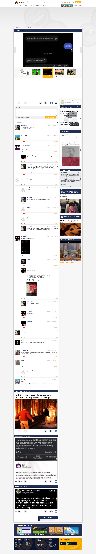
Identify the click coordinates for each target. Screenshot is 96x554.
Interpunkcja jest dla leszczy (23, 436)
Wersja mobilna (17, 541)
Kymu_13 (23, 340)
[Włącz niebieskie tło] (80, 5)
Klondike (27, 544)
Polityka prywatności (52, 544)
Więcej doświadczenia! (21, 486)
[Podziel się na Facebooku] (52, 103)
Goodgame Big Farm (29, 546)
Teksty (16, 542)
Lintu (22, 360)
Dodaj (78, 2)
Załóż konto (71, 2)
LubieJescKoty (24, 350)
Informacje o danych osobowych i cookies (52, 546)
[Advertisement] (48, 88)
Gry (21, 5)
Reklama (50, 542)
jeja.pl (16, 27)
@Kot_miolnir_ (29, 209)
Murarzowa (24, 236)
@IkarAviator (28, 313)
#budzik (76, 102)
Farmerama (28, 541)
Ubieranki (43, 5)
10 (53, 520)
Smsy (16, 543)
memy (20, 27)
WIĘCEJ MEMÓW (48, 517)
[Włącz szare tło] (79, 5)
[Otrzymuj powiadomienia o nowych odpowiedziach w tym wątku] (57, 145)
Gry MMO (28, 539)
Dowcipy (37, 5)
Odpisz (56, 131)
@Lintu (27, 371)
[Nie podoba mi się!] (27, 103)
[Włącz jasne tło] (78, 5)
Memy (26, 5)
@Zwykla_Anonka (29, 156)
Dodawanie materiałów (40, 544)
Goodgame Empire (29, 545)
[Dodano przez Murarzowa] (25, 253)
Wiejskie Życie (28, 543)
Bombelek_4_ (24, 135)
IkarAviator (24, 125)
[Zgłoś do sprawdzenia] (56, 103)
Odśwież (55, 122)
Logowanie (38, 543)
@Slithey (28, 270)
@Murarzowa (29, 260)
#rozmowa (69, 102)
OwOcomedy (29, 155)
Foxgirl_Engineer (31, 370)
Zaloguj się (66, 2)
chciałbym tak (29, 27)
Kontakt (50, 541)
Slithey (28, 259)
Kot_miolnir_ (29, 197)
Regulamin (50, 543)
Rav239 (23, 379)
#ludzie (72, 102)
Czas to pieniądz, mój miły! (23, 391)
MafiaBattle (27, 542)
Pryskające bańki (18, 545)
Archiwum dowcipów (18, 544)
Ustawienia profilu (40, 545)
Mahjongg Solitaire (18, 546)
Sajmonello (29, 207)
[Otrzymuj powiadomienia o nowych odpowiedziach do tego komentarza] (57, 125)
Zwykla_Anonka (25, 145)
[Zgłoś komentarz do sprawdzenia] (56, 125)
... (55, 520)
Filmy (31, 5)
